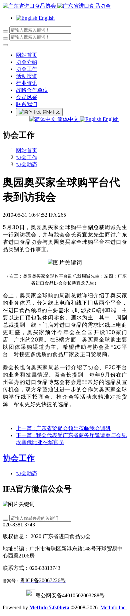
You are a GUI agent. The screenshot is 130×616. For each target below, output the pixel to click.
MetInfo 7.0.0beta (49, 607)
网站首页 (26, 55)
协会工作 (26, 157)
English (110, 119)
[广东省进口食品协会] (65, 6)
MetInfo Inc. (113, 607)
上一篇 (63, 428)
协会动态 (26, 164)
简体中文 (68, 119)
